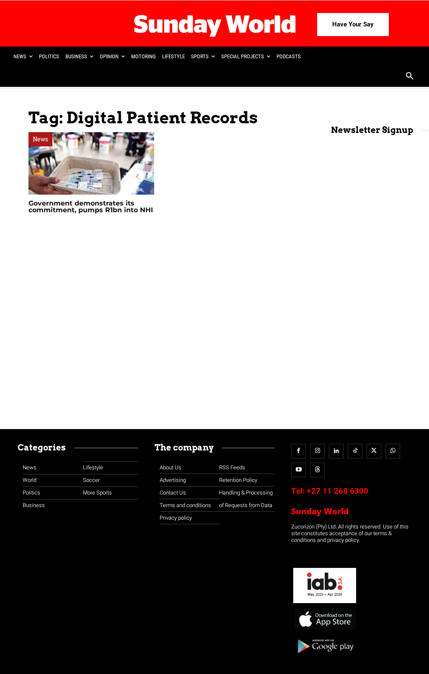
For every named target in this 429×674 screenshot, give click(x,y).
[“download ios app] (324, 630)
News (40, 139)
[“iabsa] (324, 603)
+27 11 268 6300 (337, 491)
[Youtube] (298, 470)
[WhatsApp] (392, 451)
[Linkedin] (336, 451)
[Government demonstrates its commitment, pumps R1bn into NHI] (91, 163)
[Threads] (317, 470)
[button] (410, 77)
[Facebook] (298, 451)
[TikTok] (355, 451)
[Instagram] (317, 451)
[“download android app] (324, 656)
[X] (374, 451)
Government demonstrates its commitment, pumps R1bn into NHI (90, 206)
